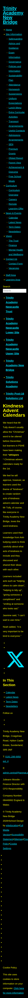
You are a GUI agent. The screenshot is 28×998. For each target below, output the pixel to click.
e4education (12, 825)
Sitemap (18, 839)
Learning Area (13, 279)
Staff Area (11, 275)
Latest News (12, 697)
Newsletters (12, 706)
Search (6, 286)
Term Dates (12, 701)
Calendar (10, 692)
